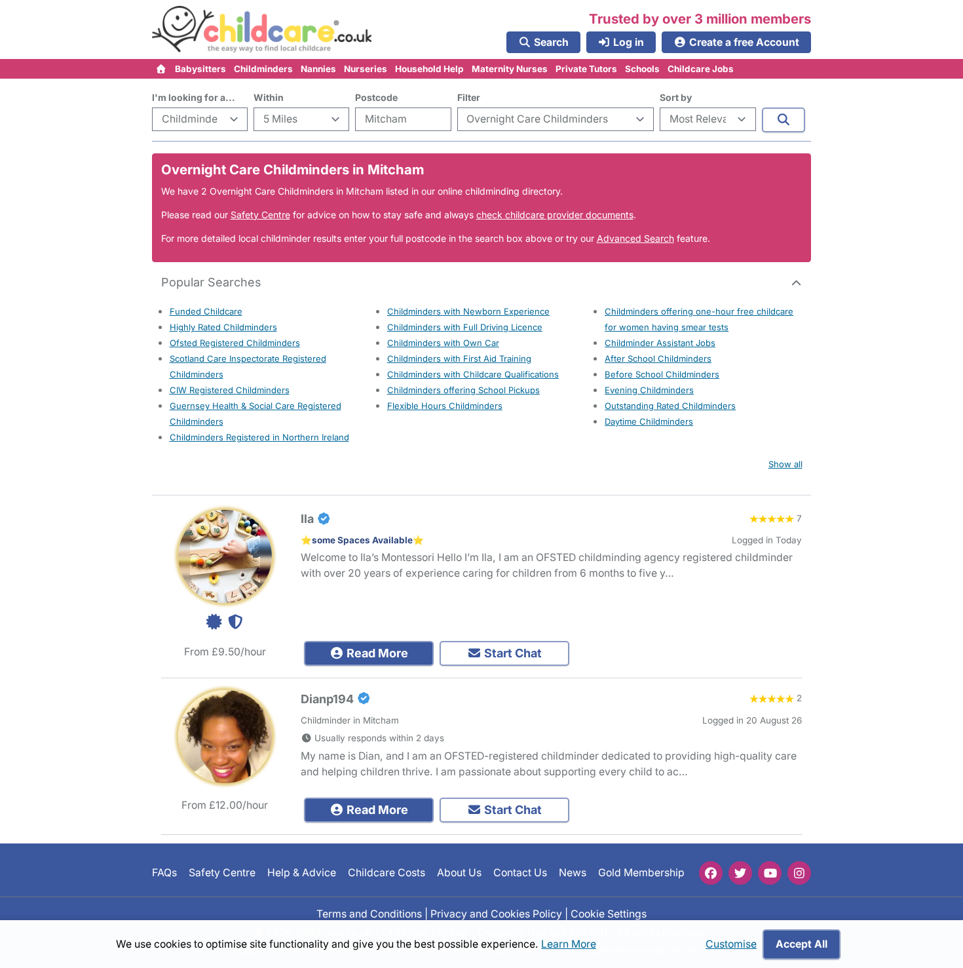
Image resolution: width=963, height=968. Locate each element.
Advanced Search (635, 238)
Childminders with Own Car (443, 343)
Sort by (676, 97)
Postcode (376, 97)
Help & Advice (301, 873)
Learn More (568, 944)
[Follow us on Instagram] (799, 873)
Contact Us (520, 873)
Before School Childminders (662, 374)
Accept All (801, 944)
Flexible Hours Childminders (444, 405)
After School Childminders (658, 358)
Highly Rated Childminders (223, 327)
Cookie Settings (609, 914)
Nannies (318, 69)
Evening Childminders (649, 390)
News (572, 873)
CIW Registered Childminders (230, 390)
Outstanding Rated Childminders (670, 405)
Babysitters (200, 69)
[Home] (161, 69)
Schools (642, 69)
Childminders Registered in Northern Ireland (259, 437)
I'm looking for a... (193, 97)
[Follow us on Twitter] (740, 873)
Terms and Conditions (369, 914)
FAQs (164, 873)
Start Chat (512, 653)
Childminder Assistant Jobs (660, 343)
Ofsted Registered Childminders (235, 343)
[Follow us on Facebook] (711, 873)
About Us (459, 873)
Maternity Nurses (510, 69)
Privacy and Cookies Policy (496, 914)
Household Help (429, 69)
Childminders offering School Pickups (463, 390)
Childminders (263, 69)
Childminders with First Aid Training (459, 358)
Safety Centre (260, 214)
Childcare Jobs (701, 69)
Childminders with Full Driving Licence (464, 327)
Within (269, 97)
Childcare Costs (386, 873)
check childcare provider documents (554, 214)
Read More (376, 653)
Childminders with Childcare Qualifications (473, 374)
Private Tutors (586, 69)
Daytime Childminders (649, 421)
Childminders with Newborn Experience (468, 311)
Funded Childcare (206, 311)
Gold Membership (641, 873)
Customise (731, 944)
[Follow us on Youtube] (770, 873)
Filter (468, 97)
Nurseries (365, 69)
